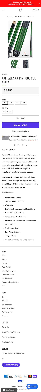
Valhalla (5, 74)
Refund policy (7, 312)
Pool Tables (6, 267)
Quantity (5, 108)
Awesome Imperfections (10, 282)
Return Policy (7, 305)
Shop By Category (8, 271)
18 (4, 103)
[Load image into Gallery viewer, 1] (15, 64)
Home (9, 17)
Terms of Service (8, 308)
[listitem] (20, 3)
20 (17, 103)
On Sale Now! (7, 278)
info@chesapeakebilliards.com (13, 353)
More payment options (20, 131)
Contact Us (10, 390)
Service (4, 263)
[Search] (38, 10)
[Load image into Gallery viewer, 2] (25, 64)
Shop (4, 286)
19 (11, 103)
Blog (3, 297)
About (4, 259)
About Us (5, 301)
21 (24, 103)
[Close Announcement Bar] (39, 3)
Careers (5, 316)
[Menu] (3, 10)
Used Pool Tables (8, 275)
